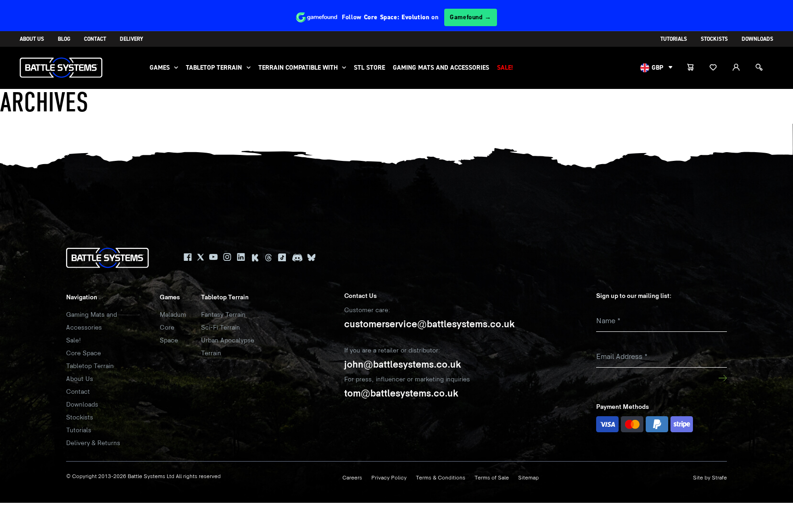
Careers (352, 477)
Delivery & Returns (93, 443)
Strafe (719, 477)
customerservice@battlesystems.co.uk (429, 324)
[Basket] (695, 68)
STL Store (369, 67)
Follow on (416, 17)
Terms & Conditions (440, 477)
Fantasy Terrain (223, 315)
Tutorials (673, 39)
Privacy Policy (389, 477)
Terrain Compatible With (298, 67)
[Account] (741, 68)
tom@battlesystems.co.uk (401, 393)
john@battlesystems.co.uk (402, 364)
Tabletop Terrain (214, 67)
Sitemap (528, 477)
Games (160, 67)
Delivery (131, 39)
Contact (95, 39)
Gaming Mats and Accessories (441, 67)
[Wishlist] (718, 68)
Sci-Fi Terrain (220, 327)
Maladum (173, 315)
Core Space (83, 353)
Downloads (757, 39)
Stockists (714, 39)
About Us (32, 39)
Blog (64, 39)
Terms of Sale (492, 477)
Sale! (505, 67)
